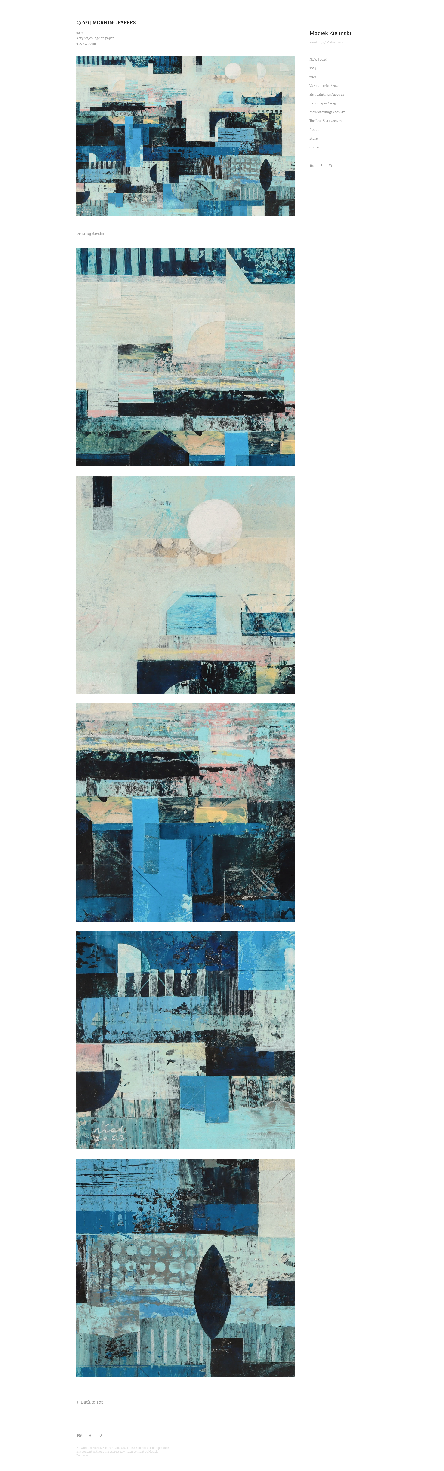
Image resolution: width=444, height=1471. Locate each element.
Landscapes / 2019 (322, 103)
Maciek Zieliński (330, 33)
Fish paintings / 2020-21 (326, 94)
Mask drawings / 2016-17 (327, 112)
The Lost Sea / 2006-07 (325, 121)
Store (313, 138)
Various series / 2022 (324, 86)
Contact (315, 147)
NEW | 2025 (318, 59)
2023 (312, 77)
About (314, 130)
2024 (312, 68)
